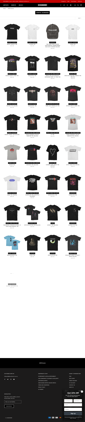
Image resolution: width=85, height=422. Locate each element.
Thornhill (53, 42)
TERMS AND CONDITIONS (43, 385)
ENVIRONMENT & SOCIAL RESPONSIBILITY (47, 376)
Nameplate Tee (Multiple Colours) (32, 195)
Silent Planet (32, 104)
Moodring (73, 193)
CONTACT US (72, 385)
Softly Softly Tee (12, 44)
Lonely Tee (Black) (52, 225)
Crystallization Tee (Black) (32, 225)
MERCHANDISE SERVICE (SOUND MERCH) (47, 382)
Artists (6, 5)
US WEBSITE (40, 389)
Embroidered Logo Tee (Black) (72, 286)
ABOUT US (71, 387)
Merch (13, 5)
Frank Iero (73, 73)
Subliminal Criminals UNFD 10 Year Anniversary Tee (12, 225)
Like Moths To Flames (52, 104)
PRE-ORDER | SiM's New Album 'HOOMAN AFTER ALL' (16, 1)
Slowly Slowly (12, 42)
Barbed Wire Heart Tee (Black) (52, 165)
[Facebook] (60, 5)
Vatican (32, 253)
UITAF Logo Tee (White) (72, 164)
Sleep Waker (12, 253)
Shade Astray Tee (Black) (12, 134)
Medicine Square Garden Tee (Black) (73, 76)
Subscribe (9, 406)
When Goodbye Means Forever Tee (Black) (32, 135)
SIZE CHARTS (72, 378)
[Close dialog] (82, 391)
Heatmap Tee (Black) (32, 164)
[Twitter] (64, 5)
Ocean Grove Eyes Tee (12, 75)
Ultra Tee (32, 255)
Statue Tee (12, 164)
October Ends (32, 223)
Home (4, 8)
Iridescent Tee (32, 105)
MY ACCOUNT (72, 382)
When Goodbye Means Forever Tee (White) (72, 135)
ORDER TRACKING (73, 380)
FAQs (70, 376)
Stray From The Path (53, 132)
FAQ (68, 1)
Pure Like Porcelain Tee (53, 105)
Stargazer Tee (73, 195)
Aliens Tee (32, 44)
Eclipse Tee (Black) (12, 105)
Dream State (72, 253)
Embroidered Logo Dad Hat (29, 350)
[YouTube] (70, 5)
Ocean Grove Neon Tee (73, 105)
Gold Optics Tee (52, 255)
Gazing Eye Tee (72, 225)
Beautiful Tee (32, 75)
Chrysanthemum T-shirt (12, 315)
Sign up (73, 413)
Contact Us (63, 1)
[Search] (78, 5)
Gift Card (80, 1)
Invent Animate (12, 104)
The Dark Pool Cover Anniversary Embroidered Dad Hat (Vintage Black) (52, 45)
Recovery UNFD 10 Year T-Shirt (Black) (72, 256)
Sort (79, 18)
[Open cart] (81, 5)
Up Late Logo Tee (53, 285)
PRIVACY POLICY (41, 387)
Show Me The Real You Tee (72, 315)
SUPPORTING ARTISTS (42, 380)
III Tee (52, 134)
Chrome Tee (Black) (55, 350)
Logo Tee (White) (12, 195)
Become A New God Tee (32, 285)
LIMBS (52, 223)
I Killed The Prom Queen (53, 73)
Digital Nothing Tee (12, 285)
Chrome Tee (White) (52, 315)
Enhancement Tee (12, 255)
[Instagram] (67, 5)
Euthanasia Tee (52, 195)
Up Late (53, 283)
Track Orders (73, 1)
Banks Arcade (12, 193)
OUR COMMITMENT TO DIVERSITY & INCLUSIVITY (48, 378)
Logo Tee (73, 44)
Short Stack (12, 163)
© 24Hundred (8, 417)
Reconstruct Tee (32, 315)
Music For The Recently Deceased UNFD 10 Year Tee (52, 76)
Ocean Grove (12, 73)
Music (21, 5)
